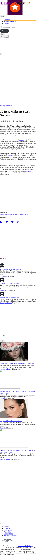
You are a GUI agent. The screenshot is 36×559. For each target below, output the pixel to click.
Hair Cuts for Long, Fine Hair (9, 283)
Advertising (7, 532)
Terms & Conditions (10, 535)
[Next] (4, 341)
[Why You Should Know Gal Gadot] (14, 417)
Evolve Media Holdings (25, 546)
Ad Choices (8, 530)
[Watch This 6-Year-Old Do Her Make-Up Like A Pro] (14, 360)
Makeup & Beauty (10, 21)
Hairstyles (7, 20)
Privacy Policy (8, 534)
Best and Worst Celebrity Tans (9, 297)
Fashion (6, 23)
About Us (7, 526)
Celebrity (3, 276)
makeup (21, 140)
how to (2, 214)
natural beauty (14, 214)
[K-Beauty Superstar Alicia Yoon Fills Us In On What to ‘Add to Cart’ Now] (14, 447)
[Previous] (1, 341)
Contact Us (7, 528)
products (22, 214)
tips (26, 214)
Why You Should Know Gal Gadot (11, 269)
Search (4, 31)
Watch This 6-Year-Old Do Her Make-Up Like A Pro (17, 364)
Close (2, 34)
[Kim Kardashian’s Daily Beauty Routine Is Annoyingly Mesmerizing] (10, 388)
